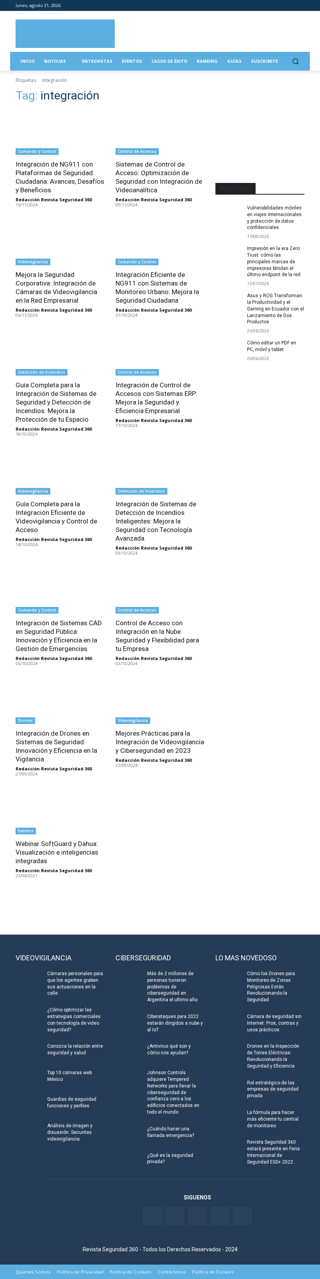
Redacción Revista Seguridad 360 (54, 199)
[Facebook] (256, 5)
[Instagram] (299, 5)
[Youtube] (288, 5)
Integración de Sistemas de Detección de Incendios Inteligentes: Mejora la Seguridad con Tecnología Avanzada (156, 521)
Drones (25, 720)
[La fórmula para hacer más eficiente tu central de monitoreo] (228, 1118)
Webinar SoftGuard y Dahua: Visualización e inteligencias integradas (57, 852)
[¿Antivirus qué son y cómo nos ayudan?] (129, 1052)
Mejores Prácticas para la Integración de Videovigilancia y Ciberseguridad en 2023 (160, 741)
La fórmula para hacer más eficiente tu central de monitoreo (273, 1119)
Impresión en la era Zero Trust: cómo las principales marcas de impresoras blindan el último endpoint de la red (273, 261)
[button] (295, 61)
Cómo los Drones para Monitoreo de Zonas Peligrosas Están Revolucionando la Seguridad (271, 986)
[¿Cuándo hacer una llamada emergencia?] (129, 1135)
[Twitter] (267, 5)
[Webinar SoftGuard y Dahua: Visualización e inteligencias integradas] (60, 812)
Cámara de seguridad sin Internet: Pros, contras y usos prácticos (274, 1023)
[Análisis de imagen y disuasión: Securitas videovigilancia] (29, 1132)
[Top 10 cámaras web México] (29, 1079)
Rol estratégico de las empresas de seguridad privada (273, 1089)
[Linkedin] (278, 5)
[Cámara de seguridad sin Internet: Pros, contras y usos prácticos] (228, 1022)
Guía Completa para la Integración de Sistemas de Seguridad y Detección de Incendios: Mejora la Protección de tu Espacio (56, 402)
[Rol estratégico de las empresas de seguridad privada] (228, 1089)
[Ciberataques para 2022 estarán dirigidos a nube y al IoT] (129, 1022)
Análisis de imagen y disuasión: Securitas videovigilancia (69, 1132)
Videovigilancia (33, 261)
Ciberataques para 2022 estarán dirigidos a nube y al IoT (175, 1023)
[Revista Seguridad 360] (65, 34)
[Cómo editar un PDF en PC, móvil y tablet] (228, 349)
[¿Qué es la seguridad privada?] (129, 1161)
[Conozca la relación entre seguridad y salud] (29, 1052)
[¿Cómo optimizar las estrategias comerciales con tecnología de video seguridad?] (29, 1016)
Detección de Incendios (41, 372)
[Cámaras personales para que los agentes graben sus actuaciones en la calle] (29, 979)
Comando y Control (37, 151)
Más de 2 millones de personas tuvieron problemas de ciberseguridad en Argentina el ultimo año (172, 986)
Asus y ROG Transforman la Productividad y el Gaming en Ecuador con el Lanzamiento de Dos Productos (275, 309)
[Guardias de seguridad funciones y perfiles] (29, 1105)
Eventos (26, 831)
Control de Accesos (137, 151)
